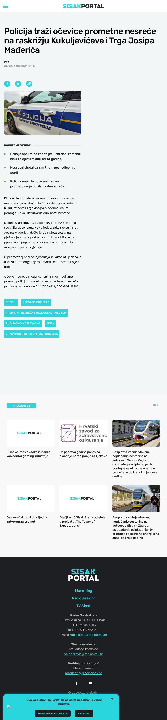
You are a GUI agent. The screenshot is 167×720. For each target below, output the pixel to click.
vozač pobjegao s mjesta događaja (32, 334)
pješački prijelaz (36, 302)
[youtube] (91, 683)
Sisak (50, 323)
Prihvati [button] (84, 713)
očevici (11, 302)
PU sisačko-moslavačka (23, 323)
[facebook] (76, 683)
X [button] (112, 699)
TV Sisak (83, 606)
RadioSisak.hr (83, 598)
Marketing (83, 590)
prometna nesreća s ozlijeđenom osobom (36, 312)
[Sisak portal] (83, 6)
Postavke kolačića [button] (53, 713)
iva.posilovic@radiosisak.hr (83, 654)
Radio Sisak (88, 693)
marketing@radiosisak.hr (83, 673)
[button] (154, 405)
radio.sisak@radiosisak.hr (88, 635)
